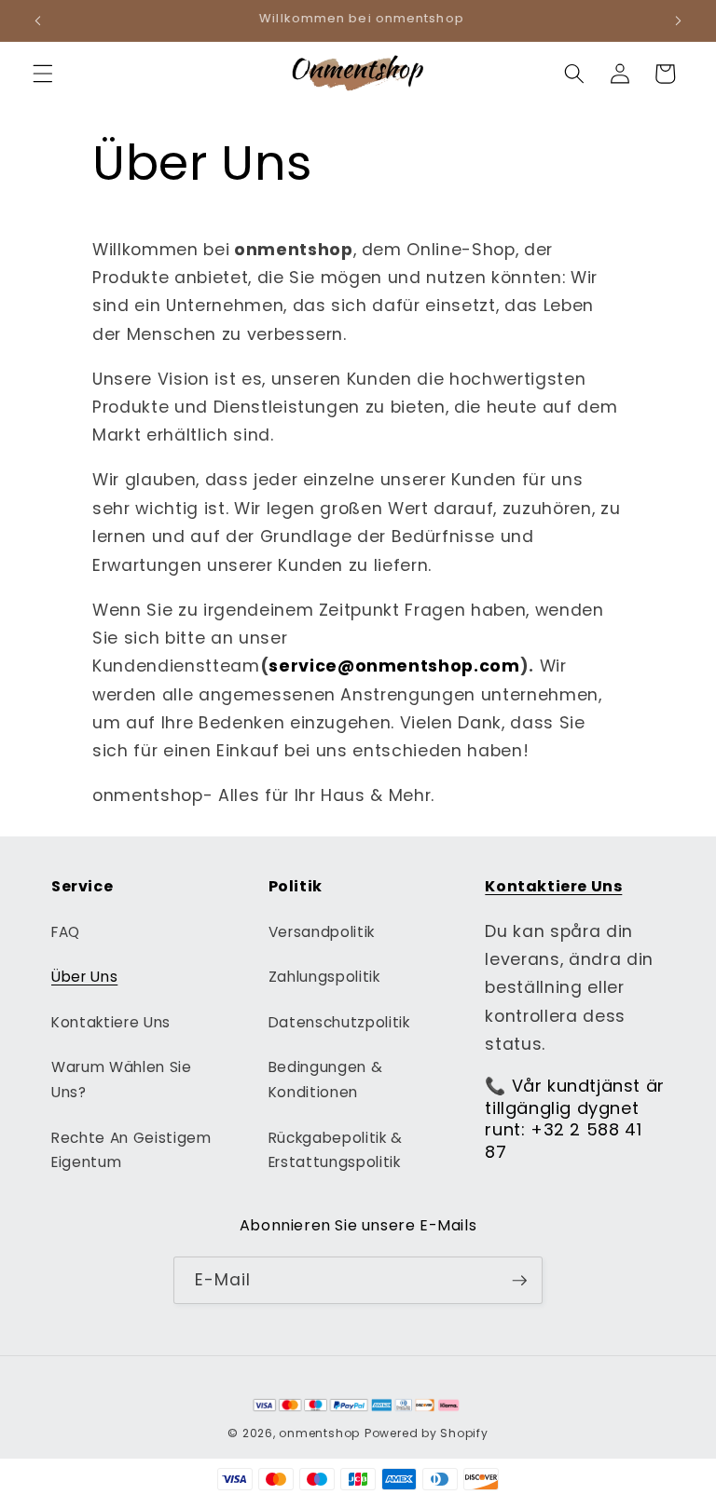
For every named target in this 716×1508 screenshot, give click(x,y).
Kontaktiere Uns (111, 1022)
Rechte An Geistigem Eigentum (131, 1150)
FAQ (65, 932)
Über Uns (84, 976)
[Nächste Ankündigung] (677, 20)
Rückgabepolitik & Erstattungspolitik (335, 1150)
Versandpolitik (321, 932)
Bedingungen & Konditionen (325, 1079)
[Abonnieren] (519, 1281)
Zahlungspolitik (324, 976)
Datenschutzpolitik (339, 1022)
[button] (43, 73)
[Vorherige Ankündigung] (38, 20)
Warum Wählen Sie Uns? (121, 1079)
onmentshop (319, 1433)
